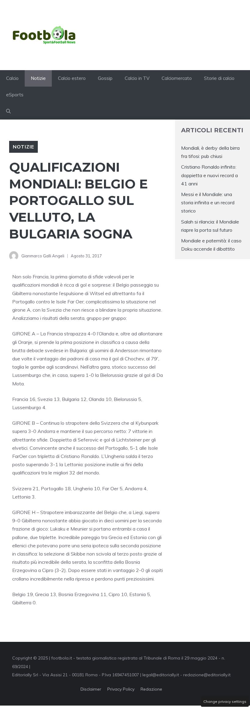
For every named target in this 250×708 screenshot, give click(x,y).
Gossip (105, 78)
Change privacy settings (224, 701)
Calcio (12, 78)
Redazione (151, 689)
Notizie (38, 78)
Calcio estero (72, 78)
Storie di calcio (219, 78)
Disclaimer (90, 689)
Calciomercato (177, 78)
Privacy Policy (120, 689)
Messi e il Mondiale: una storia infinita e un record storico (207, 202)
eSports (14, 95)
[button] (8, 111)
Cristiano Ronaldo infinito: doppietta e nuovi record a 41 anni (209, 175)
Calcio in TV (137, 78)
